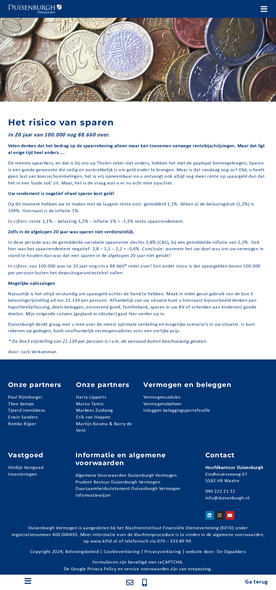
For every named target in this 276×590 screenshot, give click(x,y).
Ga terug (256, 582)
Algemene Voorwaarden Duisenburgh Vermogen (126, 475)
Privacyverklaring (162, 552)
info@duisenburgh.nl (227, 498)
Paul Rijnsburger (25, 397)
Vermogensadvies (162, 397)
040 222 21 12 (220, 491)
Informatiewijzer (93, 495)
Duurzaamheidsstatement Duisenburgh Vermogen (127, 488)
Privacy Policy (102, 569)
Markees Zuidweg (94, 410)
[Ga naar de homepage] (35, 9)
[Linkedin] (209, 515)
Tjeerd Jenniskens (26, 410)
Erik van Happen (93, 417)
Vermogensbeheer (162, 404)
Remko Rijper (22, 424)
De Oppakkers (231, 552)
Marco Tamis (90, 404)
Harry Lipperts (91, 397)
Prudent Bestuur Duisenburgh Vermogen (117, 482)
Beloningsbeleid (82, 552)
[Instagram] (219, 515)
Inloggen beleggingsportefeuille (176, 410)
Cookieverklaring (122, 552)
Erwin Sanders (23, 417)
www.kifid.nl (103, 541)
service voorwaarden (146, 569)
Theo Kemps (21, 404)
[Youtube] (230, 515)
